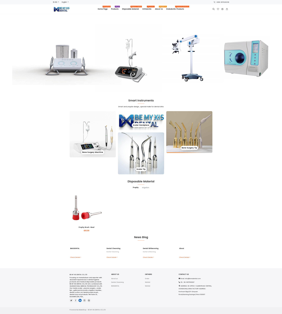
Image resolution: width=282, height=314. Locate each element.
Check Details (75, 257)
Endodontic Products (176, 8)
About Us (160, 8)
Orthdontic (147, 8)
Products (115, 8)
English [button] (64, 2)
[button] (227, 9)
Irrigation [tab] (145, 187)
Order (147, 278)
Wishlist (147, 282)
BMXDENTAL (74, 248)
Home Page (103, 8)
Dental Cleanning (113, 248)
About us (114, 278)
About (181, 248)
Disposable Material (131, 8)
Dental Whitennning (151, 248)
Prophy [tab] (136, 187)
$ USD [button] (55, 2)
